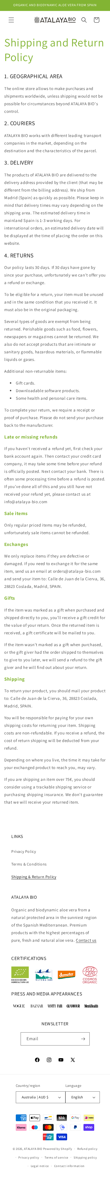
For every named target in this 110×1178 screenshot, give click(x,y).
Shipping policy (85, 1157)
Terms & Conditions (29, 864)
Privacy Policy (23, 851)
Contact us (86, 940)
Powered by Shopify (57, 1149)
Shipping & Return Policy (33, 876)
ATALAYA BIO (33, 1149)
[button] (11, 20)
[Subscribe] (83, 1039)
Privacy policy (28, 1157)
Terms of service (56, 1157)
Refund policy (87, 1149)
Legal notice (40, 1166)
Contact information (69, 1166)
